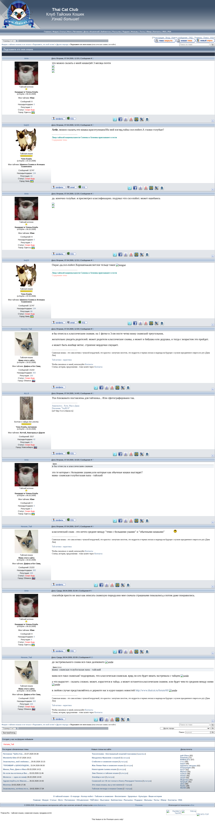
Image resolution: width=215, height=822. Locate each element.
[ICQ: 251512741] (71, 453)
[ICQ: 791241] (71, 118)
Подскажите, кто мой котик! (44, 44)
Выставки (104, 800)
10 (92, 657)
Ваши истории (155, 796)
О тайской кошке (61, 796)
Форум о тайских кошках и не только (16, 44)
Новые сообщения (179, 38)
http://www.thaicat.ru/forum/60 (152, 690)
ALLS (26, 393)
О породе (127, 785)
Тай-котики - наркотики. (62, 360)
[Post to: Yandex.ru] (131, 119)
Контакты (89, 364)
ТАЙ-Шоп (94, 800)
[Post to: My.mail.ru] (136, 119)
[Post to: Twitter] (115, 119)
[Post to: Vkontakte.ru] (147, 119)
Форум (45, 800)
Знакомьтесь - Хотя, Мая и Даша (65, 406)
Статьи (53, 800)
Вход (168, 38)
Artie (26, 58)
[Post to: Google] (125, 119)
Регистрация (158, 38)
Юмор (163, 800)
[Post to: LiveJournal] (141, 119)
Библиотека (116, 800)
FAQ (191, 38)
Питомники (69, 800)
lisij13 (26, 125)
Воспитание (120, 796)
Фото (60, 800)
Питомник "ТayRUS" (61, 408)
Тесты (156, 800)
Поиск (206, 38)
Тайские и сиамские (104, 796)
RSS (212, 38)
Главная (36, 800)
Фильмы (148, 800)
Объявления (82, 800)
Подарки (138, 800)
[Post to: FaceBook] (120, 119)
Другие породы (62, 44)
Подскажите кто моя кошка (80, 44)
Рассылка (128, 800)
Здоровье (141, 754)
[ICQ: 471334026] (83, 186)
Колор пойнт (87, 796)
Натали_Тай (26, 329)
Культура (125, 758)
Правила (198, 38)
